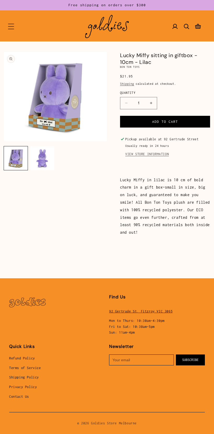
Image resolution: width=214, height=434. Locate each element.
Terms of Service (25, 368)
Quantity (127, 92)
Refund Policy (22, 358)
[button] (11, 26)
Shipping (127, 83)
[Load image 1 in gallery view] (16, 158)
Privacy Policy (23, 387)
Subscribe (190, 360)
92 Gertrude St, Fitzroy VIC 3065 (141, 311)
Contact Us (19, 397)
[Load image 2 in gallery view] (42, 158)
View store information (147, 154)
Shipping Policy (24, 377)
